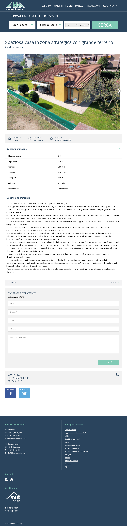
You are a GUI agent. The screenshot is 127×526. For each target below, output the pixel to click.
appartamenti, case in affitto (76, 433)
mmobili (58, 5)
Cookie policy (11, 510)
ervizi (69, 5)
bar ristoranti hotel (72, 439)
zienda (46, 5)
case (67, 442)
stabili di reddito (71, 461)
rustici (67, 458)
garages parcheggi (72, 445)
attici (67, 436)
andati (80, 5)
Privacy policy (11, 507)
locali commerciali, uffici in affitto (77, 451)
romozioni (93, 5)
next (113, 282)
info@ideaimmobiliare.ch (16, 438)
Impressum (9, 523)
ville (66, 467)
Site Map (19, 523)
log (105, 5)
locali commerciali (72, 448)
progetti (68, 454)
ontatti (115, 5)
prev (13, 282)
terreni (68, 464)
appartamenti (70, 430)
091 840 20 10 (15, 381)
